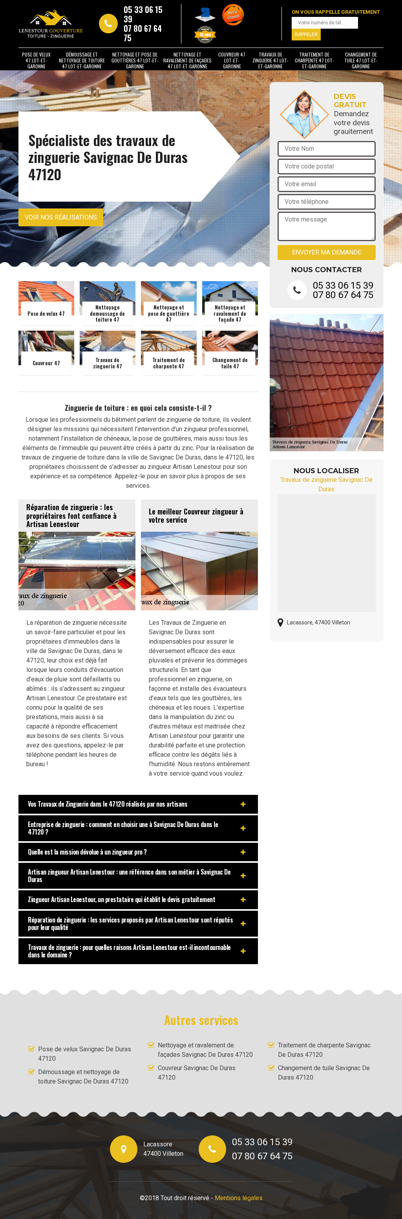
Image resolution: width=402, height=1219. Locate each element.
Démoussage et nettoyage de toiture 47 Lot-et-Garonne (82, 60)
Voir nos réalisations (61, 217)
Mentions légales (239, 1198)
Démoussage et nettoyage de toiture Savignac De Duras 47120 (83, 1076)
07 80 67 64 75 (143, 33)
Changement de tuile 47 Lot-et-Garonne (361, 60)
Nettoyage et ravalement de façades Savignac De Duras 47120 (205, 1049)
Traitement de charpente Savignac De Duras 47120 (324, 1049)
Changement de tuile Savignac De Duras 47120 (324, 1072)
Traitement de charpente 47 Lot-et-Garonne (314, 60)
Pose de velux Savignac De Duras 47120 (84, 1053)
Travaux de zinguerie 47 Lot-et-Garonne (270, 60)
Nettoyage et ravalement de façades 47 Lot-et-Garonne (187, 60)
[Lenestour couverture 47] (50, 23)
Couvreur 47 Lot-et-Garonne (231, 60)
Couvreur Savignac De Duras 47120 (197, 1072)
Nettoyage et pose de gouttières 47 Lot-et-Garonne (135, 60)
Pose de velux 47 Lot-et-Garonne (36, 60)
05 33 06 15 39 (143, 14)
